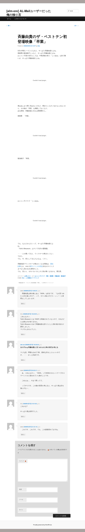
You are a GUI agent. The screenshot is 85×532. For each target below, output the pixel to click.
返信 (23, 303)
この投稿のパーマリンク (32, 278)
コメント (22, 461)
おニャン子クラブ (40, 276)
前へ (8, 25)
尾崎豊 (51, 276)
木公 (39, 46)
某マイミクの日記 (36, 266)
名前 (20, 489)
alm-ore (22, 345)
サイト (21, 510)
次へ (77, 25)
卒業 (47, 276)
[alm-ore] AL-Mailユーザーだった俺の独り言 (28, 13)
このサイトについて (20, 19)
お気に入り (27, 276)
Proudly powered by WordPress (42, 525)
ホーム (9, 19)
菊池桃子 (63, 276)
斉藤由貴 (57, 276)
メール (21, 499)
